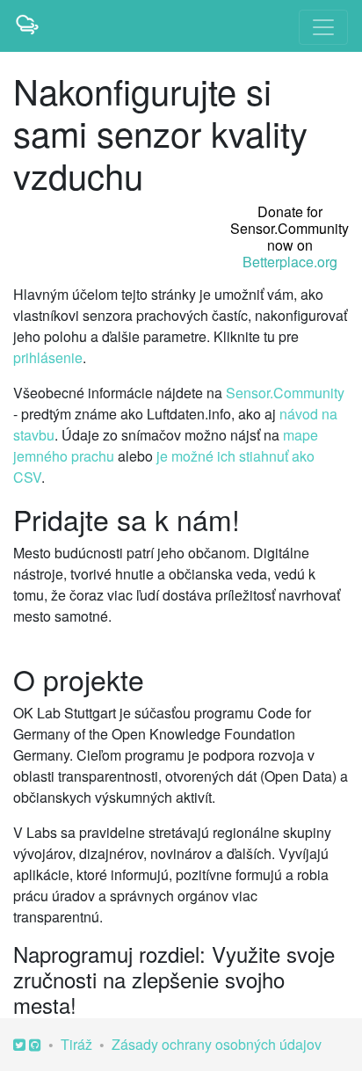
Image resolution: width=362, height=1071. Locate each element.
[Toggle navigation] (323, 27)
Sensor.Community (285, 392)
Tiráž (76, 1044)
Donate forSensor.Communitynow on (289, 237)
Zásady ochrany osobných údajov (217, 1044)
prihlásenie (48, 357)
